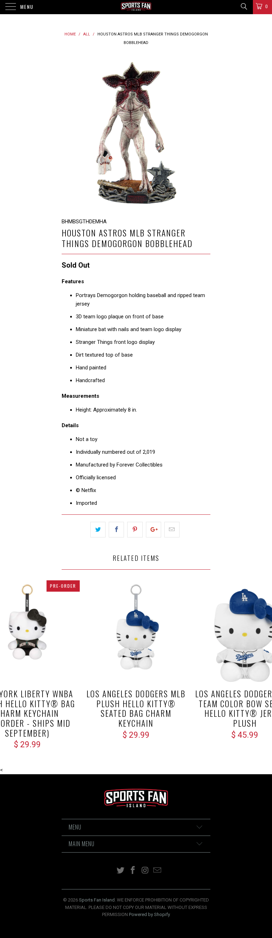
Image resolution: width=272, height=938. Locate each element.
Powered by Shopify (149, 914)
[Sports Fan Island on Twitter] (120, 870)
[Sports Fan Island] (136, 7)
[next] (202, 132)
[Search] (243, 6)
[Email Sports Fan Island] (157, 870)
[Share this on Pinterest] (134, 529)
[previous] (69, 132)
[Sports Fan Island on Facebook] (133, 870)
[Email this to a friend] (172, 529)
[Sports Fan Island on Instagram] (145, 870)
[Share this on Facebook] (116, 529)
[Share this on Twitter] (98, 529)
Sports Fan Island (97, 900)
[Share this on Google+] (153, 529)
